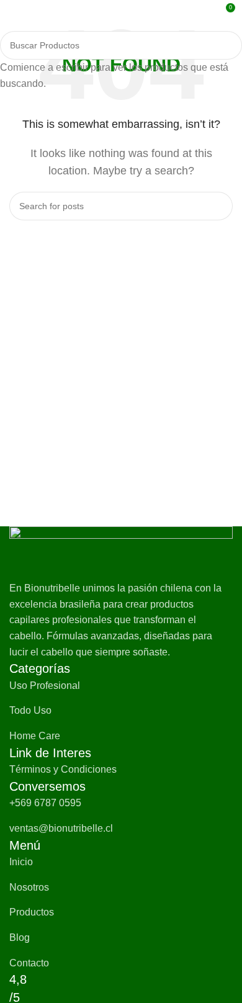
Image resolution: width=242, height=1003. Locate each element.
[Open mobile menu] (14, 12)
